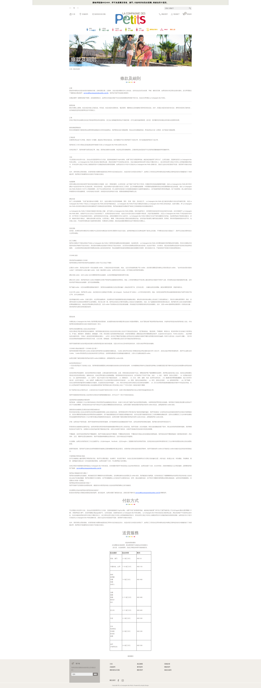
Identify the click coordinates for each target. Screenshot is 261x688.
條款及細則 (76, 69)
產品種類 (140, 664)
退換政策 (167, 664)
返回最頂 (130, 656)
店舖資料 (85, 14)
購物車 (188, 13)
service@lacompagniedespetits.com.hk (96, 93)
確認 (95, 674)
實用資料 (140, 667)
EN (70, 8)
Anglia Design (145, 685)
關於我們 (140, 670)
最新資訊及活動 (100, 14)
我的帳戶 (176, 14)
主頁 (73, 14)
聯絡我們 (164, 14)
